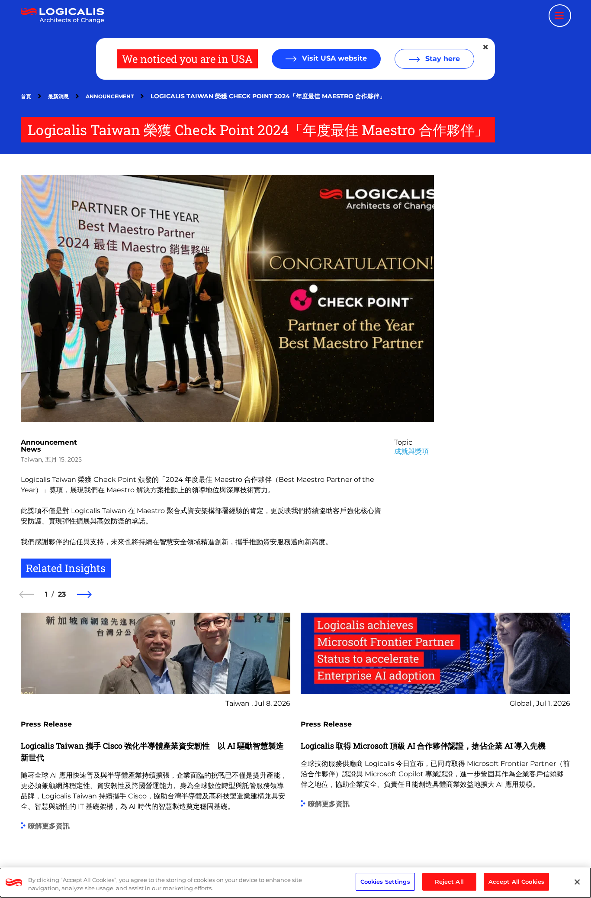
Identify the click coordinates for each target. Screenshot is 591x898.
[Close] (577, 882)
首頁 (26, 96)
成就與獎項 (411, 451)
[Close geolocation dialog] (486, 47)
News (31, 449)
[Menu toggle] (559, 15)
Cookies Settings (385, 881)
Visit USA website (333, 58)
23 (62, 594)
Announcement (110, 96)
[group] (156, 730)
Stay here (441, 59)
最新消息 (58, 96)
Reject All (449, 881)
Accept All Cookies (516, 881)
